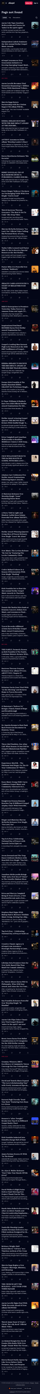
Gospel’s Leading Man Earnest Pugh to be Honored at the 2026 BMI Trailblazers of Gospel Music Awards (15, 346)
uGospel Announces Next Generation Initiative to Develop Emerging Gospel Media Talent (15, 62)
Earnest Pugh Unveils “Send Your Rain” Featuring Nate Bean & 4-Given (15, 1102)
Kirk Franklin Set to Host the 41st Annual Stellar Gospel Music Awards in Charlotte (14, 590)
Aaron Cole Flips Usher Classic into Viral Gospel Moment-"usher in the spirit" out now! (14, 1022)
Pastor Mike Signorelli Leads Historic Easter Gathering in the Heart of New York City (14, 1292)
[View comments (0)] (12, 37)
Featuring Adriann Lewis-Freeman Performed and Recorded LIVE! (13, 1330)
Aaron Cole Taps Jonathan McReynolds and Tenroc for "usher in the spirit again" (13, 25)
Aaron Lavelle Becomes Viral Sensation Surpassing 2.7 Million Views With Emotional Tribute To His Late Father (15, 85)
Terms (36, 1383)
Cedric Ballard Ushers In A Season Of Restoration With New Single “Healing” (13, 572)
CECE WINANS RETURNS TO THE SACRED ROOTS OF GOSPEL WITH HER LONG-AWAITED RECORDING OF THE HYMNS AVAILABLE (15, 458)
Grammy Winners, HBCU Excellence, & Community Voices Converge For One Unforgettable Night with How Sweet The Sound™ (15, 1064)
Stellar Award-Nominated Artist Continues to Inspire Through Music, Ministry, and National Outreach (14, 1179)
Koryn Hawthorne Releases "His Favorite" (15, 157)
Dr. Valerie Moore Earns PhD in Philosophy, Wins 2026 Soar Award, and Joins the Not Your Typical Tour (15, 984)
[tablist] (11, 18)
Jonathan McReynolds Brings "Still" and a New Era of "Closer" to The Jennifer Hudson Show (15, 876)
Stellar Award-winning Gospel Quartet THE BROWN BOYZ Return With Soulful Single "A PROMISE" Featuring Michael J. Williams (15, 420)
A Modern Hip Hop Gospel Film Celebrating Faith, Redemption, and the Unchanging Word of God (15, 315)
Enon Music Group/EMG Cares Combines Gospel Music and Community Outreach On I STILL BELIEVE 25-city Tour (14, 784)
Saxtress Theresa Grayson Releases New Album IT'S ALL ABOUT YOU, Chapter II (14, 670)
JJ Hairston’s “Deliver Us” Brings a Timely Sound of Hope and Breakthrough (14, 708)
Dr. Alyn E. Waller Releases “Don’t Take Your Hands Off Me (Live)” (15, 1173)
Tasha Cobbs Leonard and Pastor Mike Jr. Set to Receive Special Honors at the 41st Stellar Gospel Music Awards (15, 250)
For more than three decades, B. (12, 408)
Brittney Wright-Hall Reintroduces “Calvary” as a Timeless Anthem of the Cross (14, 1248)
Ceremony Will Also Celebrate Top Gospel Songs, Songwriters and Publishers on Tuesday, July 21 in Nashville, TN (13, 371)
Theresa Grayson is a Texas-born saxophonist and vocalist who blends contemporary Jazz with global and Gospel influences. (14, 677)
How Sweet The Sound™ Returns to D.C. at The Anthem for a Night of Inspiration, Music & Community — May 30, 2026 (15, 1070)
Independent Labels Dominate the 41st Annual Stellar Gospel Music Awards (14, 44)
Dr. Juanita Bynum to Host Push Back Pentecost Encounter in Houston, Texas (15, 727)
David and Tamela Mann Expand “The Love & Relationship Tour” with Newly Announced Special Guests (15, 1083)
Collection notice (20, 1385)
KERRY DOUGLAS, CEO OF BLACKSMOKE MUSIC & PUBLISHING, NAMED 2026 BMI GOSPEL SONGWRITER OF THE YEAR (15, 174)
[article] (20, 30)
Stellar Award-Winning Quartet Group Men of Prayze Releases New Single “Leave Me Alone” (15, 534)
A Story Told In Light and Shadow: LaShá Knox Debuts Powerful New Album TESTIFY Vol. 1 (14, 515)
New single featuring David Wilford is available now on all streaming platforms (15, 714)
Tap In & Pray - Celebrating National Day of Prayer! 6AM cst (15, 932)
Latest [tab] (5, 17)
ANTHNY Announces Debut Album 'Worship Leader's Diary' (15, 141)
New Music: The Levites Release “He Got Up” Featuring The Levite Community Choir (15, 553)
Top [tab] (10, 17)
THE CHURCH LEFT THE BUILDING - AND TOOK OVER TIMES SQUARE (14, 1286)
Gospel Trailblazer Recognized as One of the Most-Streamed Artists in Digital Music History (15, 1143)
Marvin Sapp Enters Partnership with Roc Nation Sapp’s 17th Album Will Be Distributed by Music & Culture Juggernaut (14, 104)
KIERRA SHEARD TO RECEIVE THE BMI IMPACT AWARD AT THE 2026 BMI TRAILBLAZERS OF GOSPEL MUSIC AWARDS (14, 365)
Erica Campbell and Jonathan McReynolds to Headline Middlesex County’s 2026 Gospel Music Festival (15, 439)
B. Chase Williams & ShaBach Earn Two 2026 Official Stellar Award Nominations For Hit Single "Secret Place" (14, 403)
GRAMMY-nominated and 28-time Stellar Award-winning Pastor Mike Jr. (15, 273)
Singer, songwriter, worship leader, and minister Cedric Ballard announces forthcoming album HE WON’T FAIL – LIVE (14, 578)
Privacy (32, 1383)
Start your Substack (16, 1388)
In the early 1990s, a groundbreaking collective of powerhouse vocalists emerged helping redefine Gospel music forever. (15, 658)
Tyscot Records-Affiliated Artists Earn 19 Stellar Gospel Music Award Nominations (14, 628)
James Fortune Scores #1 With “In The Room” (14, 1155)
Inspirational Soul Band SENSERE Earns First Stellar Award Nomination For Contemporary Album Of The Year (14, 327)
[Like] (3, 151)
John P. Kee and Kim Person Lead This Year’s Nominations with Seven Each (14, 597)
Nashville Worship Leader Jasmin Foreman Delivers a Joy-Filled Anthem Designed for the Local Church (15, 1229)
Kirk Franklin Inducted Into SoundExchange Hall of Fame (14, 1138)
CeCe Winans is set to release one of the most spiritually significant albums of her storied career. (15, 464)
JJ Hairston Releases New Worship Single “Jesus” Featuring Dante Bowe (12, 496)
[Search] (36, 18)
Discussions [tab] (16, 17)
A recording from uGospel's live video (14, 846)
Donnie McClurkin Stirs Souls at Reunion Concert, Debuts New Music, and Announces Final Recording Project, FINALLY (15, 609)
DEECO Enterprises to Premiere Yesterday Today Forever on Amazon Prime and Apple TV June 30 (15, 309)
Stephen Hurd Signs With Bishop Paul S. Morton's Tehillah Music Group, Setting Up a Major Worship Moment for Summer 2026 (15, 914)
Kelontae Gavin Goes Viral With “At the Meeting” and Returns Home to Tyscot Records (15, 689)
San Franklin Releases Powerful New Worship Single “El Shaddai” (15, 1003)
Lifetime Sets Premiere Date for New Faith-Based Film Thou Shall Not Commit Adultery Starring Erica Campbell (15, 965)
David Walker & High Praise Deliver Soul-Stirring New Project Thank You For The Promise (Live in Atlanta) (13, 1191)
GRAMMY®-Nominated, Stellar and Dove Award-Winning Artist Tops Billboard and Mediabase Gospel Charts (15, 1160)
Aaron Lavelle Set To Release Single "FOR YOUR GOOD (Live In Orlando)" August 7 (15, 92)
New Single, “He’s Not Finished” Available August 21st (15, 110)
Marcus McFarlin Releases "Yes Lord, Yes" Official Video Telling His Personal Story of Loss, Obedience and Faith (15, 231)
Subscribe (29, 3)
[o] (35, 841)
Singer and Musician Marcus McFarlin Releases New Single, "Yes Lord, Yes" (14, 822)
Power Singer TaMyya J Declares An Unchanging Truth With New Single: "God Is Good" (15, 193)
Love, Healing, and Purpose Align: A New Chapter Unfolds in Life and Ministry (15, 1273)
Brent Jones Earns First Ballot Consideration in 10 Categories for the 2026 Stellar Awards (14, 1040)
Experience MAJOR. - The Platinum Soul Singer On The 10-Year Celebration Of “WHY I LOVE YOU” (15, 765)
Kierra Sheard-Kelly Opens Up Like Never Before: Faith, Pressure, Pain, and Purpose (14, 1362)
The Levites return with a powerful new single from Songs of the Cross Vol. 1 (15, 559)
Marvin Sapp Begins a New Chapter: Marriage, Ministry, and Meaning (14, 1267)
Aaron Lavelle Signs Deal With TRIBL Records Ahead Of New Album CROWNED (14, 1305)
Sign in (36, 3)
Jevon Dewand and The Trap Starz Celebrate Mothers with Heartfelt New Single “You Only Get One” (15, 857)
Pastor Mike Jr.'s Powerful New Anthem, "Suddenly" (14, 268)
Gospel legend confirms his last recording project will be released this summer (14, 616)
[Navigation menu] (4, 3)
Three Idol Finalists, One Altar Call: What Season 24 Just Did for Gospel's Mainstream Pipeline (15, 746)
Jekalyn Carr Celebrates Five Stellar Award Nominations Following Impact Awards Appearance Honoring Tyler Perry (14, 477)
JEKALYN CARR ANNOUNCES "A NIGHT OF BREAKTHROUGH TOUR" (15, 285)
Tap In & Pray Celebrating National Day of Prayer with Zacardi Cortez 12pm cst (13, 841)
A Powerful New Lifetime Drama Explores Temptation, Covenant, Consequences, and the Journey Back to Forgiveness (15, 971)
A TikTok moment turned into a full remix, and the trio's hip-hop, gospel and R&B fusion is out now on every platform (15, 31)
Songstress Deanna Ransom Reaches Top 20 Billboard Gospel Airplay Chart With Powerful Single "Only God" (15, 803)
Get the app (27, 1388)
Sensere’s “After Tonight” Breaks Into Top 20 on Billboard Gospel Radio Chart (15, 1120)
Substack (12, 1392)
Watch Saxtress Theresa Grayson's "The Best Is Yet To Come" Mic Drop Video (14, 212)
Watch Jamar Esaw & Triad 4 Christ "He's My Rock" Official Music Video (14, 1324)
